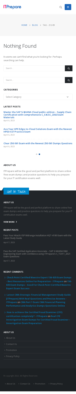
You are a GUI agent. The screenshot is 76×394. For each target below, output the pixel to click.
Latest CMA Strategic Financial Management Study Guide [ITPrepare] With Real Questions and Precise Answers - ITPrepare (38, 298)
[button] (36, 154)
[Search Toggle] (60, 7)
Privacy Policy (12, 356)
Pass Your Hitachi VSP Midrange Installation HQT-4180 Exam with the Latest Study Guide (37, 236)
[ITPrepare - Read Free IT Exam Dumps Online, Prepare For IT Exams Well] (12, 7)
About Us (10, 337)
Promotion (11, 350)
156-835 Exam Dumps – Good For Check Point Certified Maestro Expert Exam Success (39, 285)
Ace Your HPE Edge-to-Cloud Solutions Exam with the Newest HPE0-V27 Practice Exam (38, 130)
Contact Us (11, 344)
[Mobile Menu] (68, 7)
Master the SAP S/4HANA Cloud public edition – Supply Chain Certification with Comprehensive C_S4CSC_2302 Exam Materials (37, 114)
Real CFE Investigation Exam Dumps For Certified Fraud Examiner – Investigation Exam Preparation (38, 320)
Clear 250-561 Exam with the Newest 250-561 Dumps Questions (38, 143)
